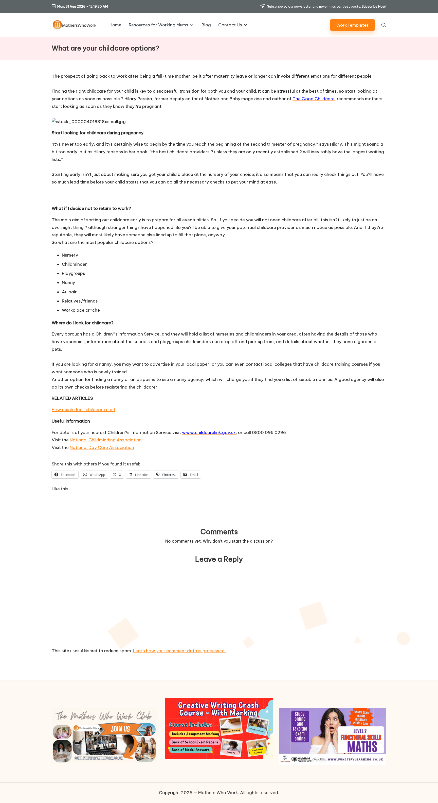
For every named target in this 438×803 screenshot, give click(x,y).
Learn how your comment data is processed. (179, 651)
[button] (352, 25)
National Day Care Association (102, 447)
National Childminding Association (106, 440)
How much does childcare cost (83, 409)
